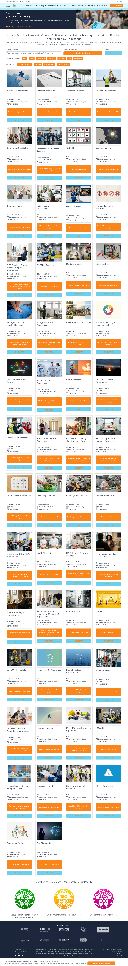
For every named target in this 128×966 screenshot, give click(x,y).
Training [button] (41, 6)
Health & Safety (49, 64)
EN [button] (119, 2)
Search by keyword (12, 50)
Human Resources (63, 64)
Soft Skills (38, 64)
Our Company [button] (30, 6)
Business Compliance (24, 64)
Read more (45, 9)
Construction (78, 59)
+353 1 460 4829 (26, 1)
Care (69, 59)
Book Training (116, 6)
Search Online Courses (70, 50)
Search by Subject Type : (13, 59)
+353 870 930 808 (39, 1)
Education (61, 59)
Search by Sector (11, 64)
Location (73, 6)
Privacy (80, 964)
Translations (63, 6)
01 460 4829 (11, 26)
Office (32, 59)
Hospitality (51, 59)
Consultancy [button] (52, 6)
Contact (80, 6)
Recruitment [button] (88, 6)
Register (19, 120)
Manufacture (41, 59)
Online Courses (101, 6)
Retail (24, 59)
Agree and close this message (101, 963)
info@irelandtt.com (13, 1)
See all (107, 50)
